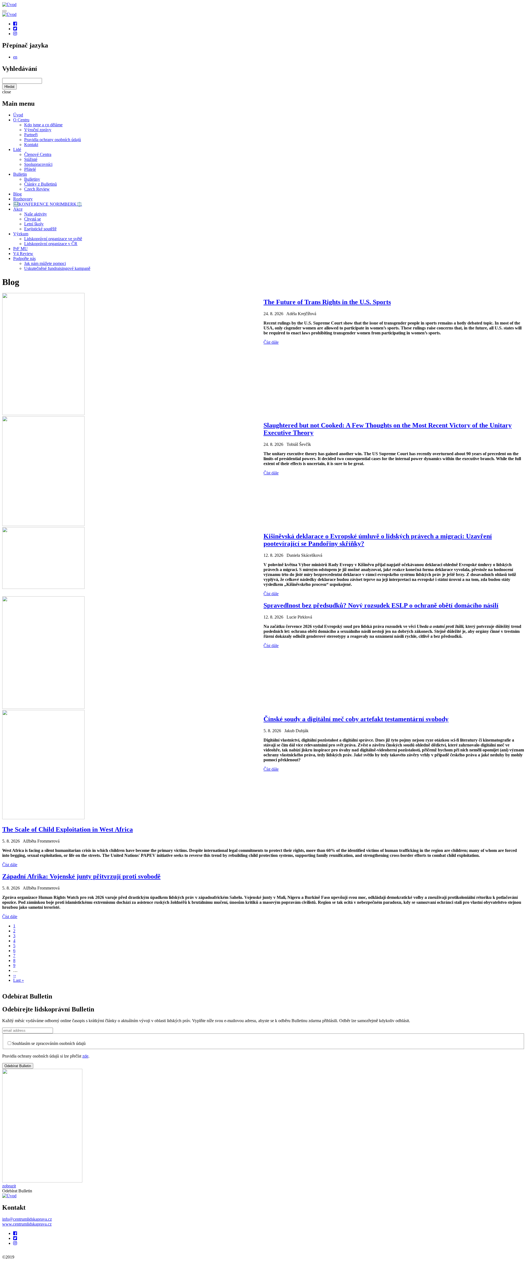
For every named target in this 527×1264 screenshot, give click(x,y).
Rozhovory (23, 199)
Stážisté (30, 159)
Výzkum (20, 233)
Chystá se (32, 219)
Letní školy (34, 224)
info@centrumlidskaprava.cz (27, 1219)
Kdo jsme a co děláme (43, 124)
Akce (18, 209)
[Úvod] (9, 1195)
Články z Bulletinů (40, 184)
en (15, 57)
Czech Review (37, 189)
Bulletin (20, 174)
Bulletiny (32, 179)
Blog (17, 194)
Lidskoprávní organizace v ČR (50, 243)
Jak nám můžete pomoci (45, 263)
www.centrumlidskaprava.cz (27, 1224)
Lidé (17, 149)
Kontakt (31, 144)
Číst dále (271, 342)
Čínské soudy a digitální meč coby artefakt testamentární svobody (356, 719)
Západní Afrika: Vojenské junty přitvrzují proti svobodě (81, 876)
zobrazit (9, 1186)
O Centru (21, 120)
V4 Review (23, 253)
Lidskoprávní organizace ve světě (53, 238)
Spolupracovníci (38, 164)
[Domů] (9, 4)
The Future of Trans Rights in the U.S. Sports (327, 302)
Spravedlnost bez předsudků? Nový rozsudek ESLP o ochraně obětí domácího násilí (381, 605)
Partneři (31, 134)
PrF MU (20, 248)
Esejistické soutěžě (40, 228)
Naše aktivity (35, 214)
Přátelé (30, 169)
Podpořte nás (24, 258)
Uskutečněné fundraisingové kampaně (57, 268)
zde (85, 1056)
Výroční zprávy (37, 129)
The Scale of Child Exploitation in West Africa (67, 829)
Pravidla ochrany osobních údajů (52, 139)
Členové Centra (37, 154)
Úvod (18, 115)
